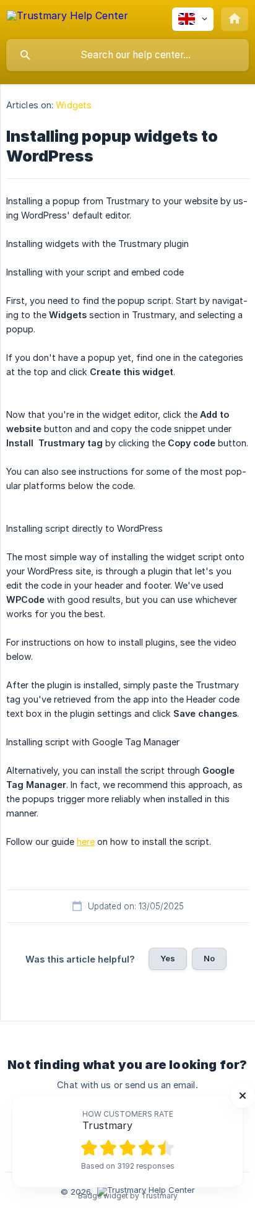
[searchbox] (127, 55)
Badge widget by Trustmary (128, 1196)
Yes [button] (167, 958)
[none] (67, 17)
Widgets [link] (74, 105)
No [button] (209, 958)
